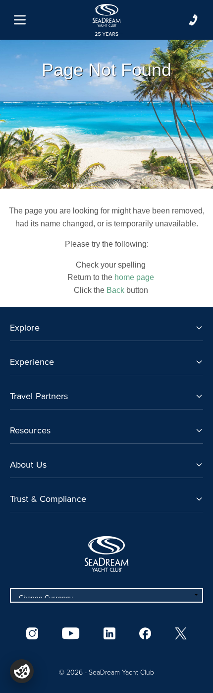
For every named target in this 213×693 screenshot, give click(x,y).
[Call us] (193, 20)
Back (115, 290)
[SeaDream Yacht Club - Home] (106, 554)
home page (134, 277)
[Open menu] (20, 20)
